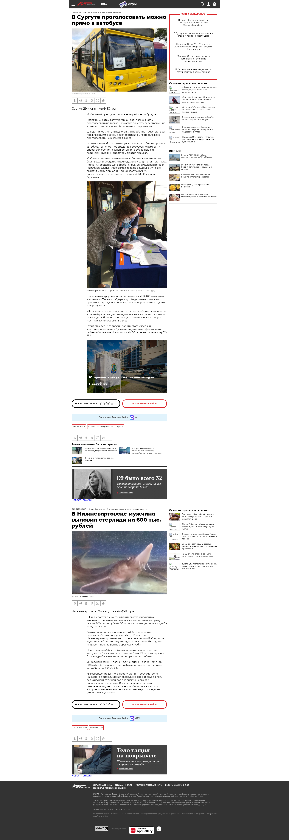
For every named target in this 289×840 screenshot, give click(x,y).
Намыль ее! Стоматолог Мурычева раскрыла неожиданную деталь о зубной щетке (198, 139)
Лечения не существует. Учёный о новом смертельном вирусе (198, 118)
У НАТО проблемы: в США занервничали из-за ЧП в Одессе (196, 156)
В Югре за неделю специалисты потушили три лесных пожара (193, 70)
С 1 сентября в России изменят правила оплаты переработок (195, 176)
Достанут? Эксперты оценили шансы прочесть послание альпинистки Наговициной (199, 566)
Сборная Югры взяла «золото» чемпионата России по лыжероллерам (193, 59)
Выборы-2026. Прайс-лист (177, 785)
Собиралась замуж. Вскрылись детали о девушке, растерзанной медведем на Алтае (197, 129)
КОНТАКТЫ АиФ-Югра (102, 785)
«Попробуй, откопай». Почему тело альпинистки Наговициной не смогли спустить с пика (198, 99)
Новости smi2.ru (82, 500)
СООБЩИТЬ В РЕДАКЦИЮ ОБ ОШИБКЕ (109, 788)
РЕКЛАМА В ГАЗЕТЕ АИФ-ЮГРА (149, 785)
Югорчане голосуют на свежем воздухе (121, 377)
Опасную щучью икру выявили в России (195, 186)
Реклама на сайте (123, 785)
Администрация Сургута (83, 93)
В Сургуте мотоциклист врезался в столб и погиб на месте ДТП (193, 34)
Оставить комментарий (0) (144, 404)
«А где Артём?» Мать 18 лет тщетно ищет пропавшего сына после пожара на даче (198, 109)
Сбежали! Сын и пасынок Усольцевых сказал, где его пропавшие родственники (199, 89)
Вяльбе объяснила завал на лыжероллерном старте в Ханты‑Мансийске (193, 22)
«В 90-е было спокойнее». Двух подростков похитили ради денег (198, 555)
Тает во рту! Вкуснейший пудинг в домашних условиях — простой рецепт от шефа (198, 516)
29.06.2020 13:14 (79, 12)
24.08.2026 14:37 (79, 509)
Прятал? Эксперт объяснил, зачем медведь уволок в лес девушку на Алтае (198, 526)
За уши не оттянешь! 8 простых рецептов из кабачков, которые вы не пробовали (199, 546)
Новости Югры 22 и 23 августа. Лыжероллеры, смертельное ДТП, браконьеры (193, 47)
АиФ (92, 596)
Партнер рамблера (119, 829)
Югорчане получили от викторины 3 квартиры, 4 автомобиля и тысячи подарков (147, 450)
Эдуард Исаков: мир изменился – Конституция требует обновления (101, 449)
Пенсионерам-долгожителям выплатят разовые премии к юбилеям (198, 196)
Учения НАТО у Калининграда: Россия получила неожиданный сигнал (196, 167)
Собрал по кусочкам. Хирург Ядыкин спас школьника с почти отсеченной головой (199, 536)
